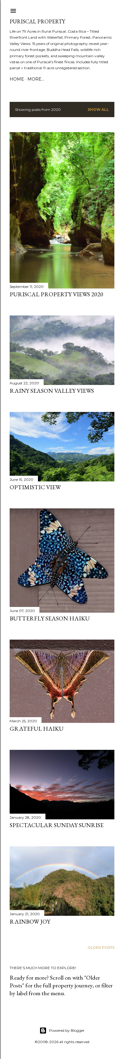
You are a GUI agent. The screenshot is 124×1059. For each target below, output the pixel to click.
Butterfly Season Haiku (50, 618)
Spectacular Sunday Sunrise (57, 825)
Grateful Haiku (37, 728)
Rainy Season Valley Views (52, 391)
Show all (98, 109)
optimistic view (35, 487)
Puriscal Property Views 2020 (56, 294)
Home (17, 79)
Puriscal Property (37, 21)
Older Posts (101, 947)
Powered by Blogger (67, 1030)
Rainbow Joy (30, 921)
